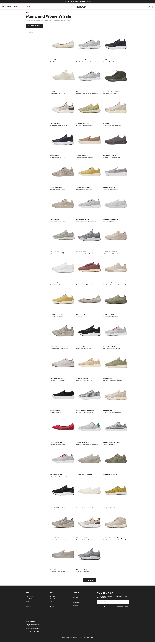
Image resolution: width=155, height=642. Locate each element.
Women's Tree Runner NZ (57, 187)
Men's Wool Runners (55, 91)
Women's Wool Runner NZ (83, 187)
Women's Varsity (107, 378)
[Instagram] (26, 631)
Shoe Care (75, 605)
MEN (22, 6)
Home (27, 12)
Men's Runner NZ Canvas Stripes (85, 410)
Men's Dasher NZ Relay (82, 123)
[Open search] (145, 7)
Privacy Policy (120, 606)
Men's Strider (106, 60)
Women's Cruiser (54, 219)
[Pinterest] (38, 631)
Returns (27, 601)
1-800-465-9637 (29, 596)
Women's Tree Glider (55, 538)
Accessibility (90, 637)
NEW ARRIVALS (6, 6)
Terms (126, 606)
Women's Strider (54, 155)
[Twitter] (30, 631)
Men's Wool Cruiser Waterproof (111, 283)
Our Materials (76, 600)
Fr (141, 7)
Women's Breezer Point (56, 442)
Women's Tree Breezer (56, 60)
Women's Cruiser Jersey (82, 442)
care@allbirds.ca (29, 598)
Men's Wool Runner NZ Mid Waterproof (113, 538)
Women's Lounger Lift (82, 155)
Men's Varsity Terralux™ (56, 378)
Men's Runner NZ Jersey (83, 60)
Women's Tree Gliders (56, 506)
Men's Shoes (52, 596)
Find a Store (28, 606)
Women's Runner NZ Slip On (110, 219)
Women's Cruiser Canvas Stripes (111, 442)
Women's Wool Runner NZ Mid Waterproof (114, 91)
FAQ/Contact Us (29, 604)
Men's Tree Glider (54, 346)
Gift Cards (52, 606)
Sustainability (76, 602)
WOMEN (16, 6)
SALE (28, 6)
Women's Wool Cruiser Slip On (84, 506)
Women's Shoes (53, 598)
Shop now (89, 1)
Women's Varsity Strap (82, 283)
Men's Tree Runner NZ (82, 378)
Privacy (84, 637)
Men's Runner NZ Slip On (109, 155)
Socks (51, 601)
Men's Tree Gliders (55, 123)
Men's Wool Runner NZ (56, 314)
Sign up (124, 602)
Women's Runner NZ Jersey (83, 91)
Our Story (75, 597)
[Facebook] (34, 631)
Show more (89, 580)
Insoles (51, 604)
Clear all (43, 31)
